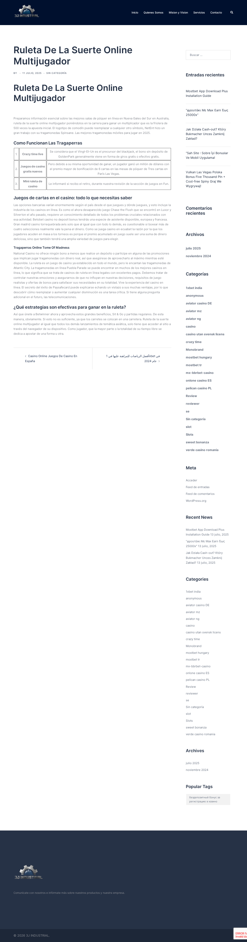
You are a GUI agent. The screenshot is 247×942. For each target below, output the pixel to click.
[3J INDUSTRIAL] (27, 12)
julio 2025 (193, 248)
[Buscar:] (208, 55)
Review (191, 396)
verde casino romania (202, 450)
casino (191, 326)
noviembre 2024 (198, 256)
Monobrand (194, 349)
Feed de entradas (198, 487)
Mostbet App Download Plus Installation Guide (207, 93)
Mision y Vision (178, 12)
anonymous (195, 295)
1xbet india (194, 288)
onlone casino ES (198, 380)
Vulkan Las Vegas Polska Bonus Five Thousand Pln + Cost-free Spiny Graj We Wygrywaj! (205, 179)
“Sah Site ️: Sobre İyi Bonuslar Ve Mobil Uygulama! (207, 155)
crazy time (194, 342)
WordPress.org (196, 501)
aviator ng (193, 319)
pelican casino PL (199, 388)
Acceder (191, 480)
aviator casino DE (199, 303)
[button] (231, 12)
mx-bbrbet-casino (200, 373)
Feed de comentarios (200, 494)
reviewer (193, 404)
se (187, 411)
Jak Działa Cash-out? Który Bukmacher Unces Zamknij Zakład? (206, 133)
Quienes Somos (153, 12)
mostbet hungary (199, 357)
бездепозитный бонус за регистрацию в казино (204, 799)
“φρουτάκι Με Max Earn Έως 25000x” (207, 112)
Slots (189, 434)
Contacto (216, 12)
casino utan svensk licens (205, 334)
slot (188, 427)
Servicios (199, 12)
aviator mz (194, 311)
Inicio (135, 12)
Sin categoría (196, 419)
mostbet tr (194, 365)
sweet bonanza (197, 442)
